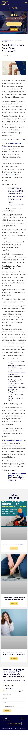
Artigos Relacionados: (16, 205)
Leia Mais (14, 548)
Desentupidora (8, 40)
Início (3, 40)
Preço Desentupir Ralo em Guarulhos (17, 474)
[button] (26, 3)
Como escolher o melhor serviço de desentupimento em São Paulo (14, 598)
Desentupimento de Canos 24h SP (14, 544)
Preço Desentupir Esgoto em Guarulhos (16, 479)
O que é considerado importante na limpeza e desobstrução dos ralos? (14, 653)
